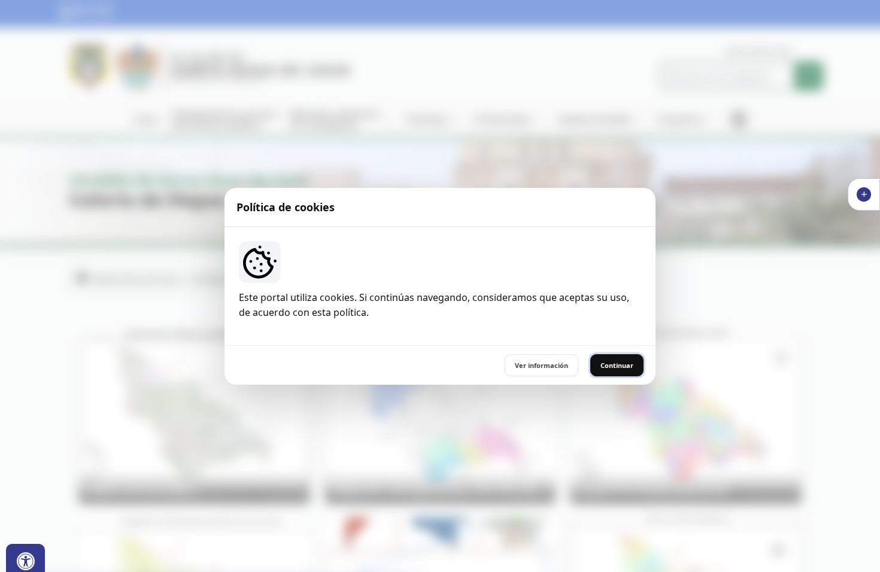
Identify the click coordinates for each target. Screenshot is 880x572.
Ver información (541, 365)
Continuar (616, 365)
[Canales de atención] (864, 194)
